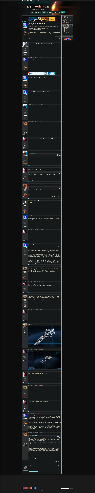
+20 (24, 304)
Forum (44, 12)
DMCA (50, 491)
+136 (24, 31)
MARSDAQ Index (49, 12)
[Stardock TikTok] (67, 39)
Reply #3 (29, 75)
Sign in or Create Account (33, 471)
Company (54, 476)
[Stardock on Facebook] (65, 38)
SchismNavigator (25, 155)
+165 (24, 113)
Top (60, 57)
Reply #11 (29, 200)
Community (31, 0)
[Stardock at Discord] (66, 39)
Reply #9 (29, 167)
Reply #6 (29, 121)
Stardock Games (26, 21)
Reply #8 (30, 150)
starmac (24, 141)
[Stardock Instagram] (69, 38)
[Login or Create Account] (70, 0)
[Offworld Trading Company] (38, 7)
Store (63, 12)
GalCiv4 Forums (38, 24)
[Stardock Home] (22, 0)
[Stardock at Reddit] (65, 39)
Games (28, 0)
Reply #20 (29, 349)
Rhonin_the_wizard (25, 46)
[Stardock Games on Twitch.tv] (68, 38)
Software (25, 0)
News (33, 0)
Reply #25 (29, 432)
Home (23, 21)
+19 (24, 145)
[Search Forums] (72, 0)
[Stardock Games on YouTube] (67, 38)
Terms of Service (47, 491)
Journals (39, 12)
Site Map (52, 491)
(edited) (43, 200)
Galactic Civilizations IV (31, 21)
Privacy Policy (43, 491)
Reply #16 (29, 281)
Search (60, 38)
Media (32, 12)
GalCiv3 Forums (41, 200)
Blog (36, 0)
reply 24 (36, 435)
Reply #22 (29, 385)
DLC (59, 12)
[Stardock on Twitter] (64, 38)
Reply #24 (29, 413)
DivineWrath (25, 27)
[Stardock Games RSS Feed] (70, 39)
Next (59, 40)
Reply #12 (29, 215)
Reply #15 (29, 266)
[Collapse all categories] (72, 25)
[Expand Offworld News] (63, 28)
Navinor (24, 271)
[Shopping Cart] (71, 0)
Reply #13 (29, 229)
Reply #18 (29, 309)
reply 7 (35, 153)
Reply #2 (29, 57)
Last (60, 40)
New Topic (58, 15)
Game (36, 12)
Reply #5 (30, 104)
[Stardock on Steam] (71, 38)
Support (38, 0)
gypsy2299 (24, 205)
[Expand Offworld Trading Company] (62, 25)
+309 (24, 193)
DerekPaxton (25, 126)
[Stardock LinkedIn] (69, 39)
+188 (25, 50)
